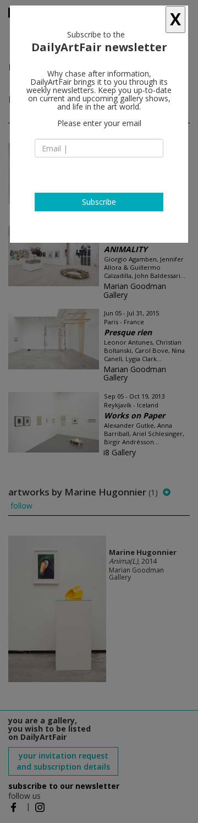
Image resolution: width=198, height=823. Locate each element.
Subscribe (99, 202)
